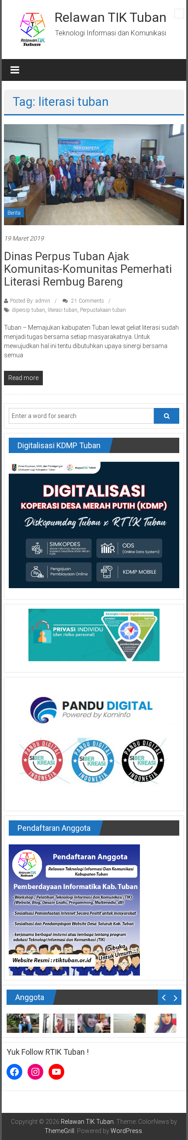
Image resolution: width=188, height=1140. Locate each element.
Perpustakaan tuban (103, 310)
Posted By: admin (30, 301)
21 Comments (87, 301)
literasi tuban (62, 310)
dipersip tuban (28, 310)
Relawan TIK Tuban (111, 17)
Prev (164, 997)
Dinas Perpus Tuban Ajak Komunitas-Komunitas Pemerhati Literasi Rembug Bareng (88, 269)
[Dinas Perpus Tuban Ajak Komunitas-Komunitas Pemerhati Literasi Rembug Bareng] (94, 174)
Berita (14, 213)
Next (175, 997)
